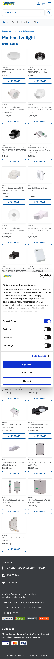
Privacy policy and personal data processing (23, 603)
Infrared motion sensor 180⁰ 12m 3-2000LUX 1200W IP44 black (14, 150)
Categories (11, 13)
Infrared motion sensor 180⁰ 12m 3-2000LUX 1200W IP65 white (40, 230)
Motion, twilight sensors (24, 31)
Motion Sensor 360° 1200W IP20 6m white (13, 71)
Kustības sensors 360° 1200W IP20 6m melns (37, 71)
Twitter (12, 583)
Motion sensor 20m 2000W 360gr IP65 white (13, 463)
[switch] (47, 329)
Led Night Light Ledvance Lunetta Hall (38, 189)
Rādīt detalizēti (39, 356)
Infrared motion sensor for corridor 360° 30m (39, 388)
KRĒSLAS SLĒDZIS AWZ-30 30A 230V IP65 (39, 501)
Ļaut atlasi (27, 372)
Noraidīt (27, 381)
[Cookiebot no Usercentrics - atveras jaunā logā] (39, 276)
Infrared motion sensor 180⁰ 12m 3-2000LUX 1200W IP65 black (14, 271)
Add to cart (14, 81)
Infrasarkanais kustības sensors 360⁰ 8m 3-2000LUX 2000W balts (14, 230)
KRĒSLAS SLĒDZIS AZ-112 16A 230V (13, 539)
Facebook (13, 575)
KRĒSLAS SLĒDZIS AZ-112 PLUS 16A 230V (13, 501)
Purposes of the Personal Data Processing (22, 608)
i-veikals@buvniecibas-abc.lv (26, 568)
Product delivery (10, 613)
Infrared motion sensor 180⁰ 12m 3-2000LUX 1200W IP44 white (40, 109)
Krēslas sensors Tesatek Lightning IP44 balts (38, 270)
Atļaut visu (27, 364)
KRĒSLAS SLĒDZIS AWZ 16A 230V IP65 (39, 463)
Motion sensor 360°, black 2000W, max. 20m (38, 426)
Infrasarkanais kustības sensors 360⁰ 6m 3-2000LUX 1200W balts (14, 109)
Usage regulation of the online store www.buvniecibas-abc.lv (19, 595)
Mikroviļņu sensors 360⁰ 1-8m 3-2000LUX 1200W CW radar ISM (13, 190)
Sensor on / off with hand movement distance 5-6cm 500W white (39, 150)
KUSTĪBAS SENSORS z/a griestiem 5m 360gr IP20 (12, 388)
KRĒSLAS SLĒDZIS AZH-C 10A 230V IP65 (12, 426)
